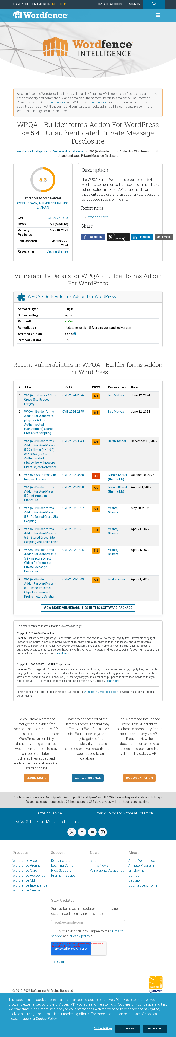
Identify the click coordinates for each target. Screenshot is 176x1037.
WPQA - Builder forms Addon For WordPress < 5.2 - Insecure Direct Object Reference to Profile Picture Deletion (40, 588)
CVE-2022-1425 (73, 550)
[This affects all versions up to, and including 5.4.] (74, 334)
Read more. (64, 653)
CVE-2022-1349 (73, 579)
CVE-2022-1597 (73, 508)
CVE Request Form (142, 885)
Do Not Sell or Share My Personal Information (49, 822)
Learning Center (62, 865)
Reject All (155, 1028)
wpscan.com (98, 217)
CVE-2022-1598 (57, 218)
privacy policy (79, 936)
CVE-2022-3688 (73, 475)
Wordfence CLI (23, 880)
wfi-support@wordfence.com (101, 691)
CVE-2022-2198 (73, 487)
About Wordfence (141, 861)
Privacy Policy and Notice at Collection (123, 813)
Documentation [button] (139, 778)
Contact (134, 875)
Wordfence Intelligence (29, 885)
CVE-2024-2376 (73, 395)
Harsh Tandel (117, 441)
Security (134, 880)
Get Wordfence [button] (88, 778)
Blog (93, 861)
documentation (56, 102)
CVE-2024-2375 (73, 411)
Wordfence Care (24, 870)
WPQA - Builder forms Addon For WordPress (71, 296)
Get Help (59, 4)
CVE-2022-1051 (73, 529)
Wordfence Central (26, 890)
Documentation (62, 861)
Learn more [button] (36, 778)
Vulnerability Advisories (107, 870)
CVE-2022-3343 (73, 441)
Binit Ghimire (116, 579)
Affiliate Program (141, 865)
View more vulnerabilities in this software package (88, 608)
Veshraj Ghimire (57, 251)
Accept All (128, 1028)
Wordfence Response (28, 875)
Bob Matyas (116, 395)
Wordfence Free (24, 861)
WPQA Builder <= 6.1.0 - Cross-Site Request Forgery (40, 400)
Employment (137, 870)
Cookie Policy (46, 1019)
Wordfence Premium (28, 865)
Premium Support (64, 875)
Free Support (61, 870)
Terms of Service (49, 813)
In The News (99, 865)
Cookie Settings (103, 1028)
